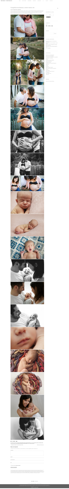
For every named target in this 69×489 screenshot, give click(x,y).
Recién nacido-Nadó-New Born (27, 442)
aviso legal (29, 483)
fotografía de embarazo (36, 442)
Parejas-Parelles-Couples (49, 67)
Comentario (12, 450)
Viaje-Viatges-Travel (48, 73)
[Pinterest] (37, 481)
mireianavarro (19, 9)
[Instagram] (35, 481)
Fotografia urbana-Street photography (51, 63)
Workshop (47, 74)
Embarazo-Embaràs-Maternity (20, 442)
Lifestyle (47, 65)
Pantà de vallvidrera (25, 443)
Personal (47, 69)
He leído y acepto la (16, 465)
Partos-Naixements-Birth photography (51, 68)
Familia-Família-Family (49, 61)
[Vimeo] (33, 481)
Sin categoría (47, 72)
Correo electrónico (13, 459)
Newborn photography (20, 443)
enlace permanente (32, 443)
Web (11, 462)
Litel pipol (47, 66)
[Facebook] (32, 481)
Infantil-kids (47, 64)
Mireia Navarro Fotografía (15, 443)
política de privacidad (18, 465)
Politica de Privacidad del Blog (50, 81)
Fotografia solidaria (48, 62)
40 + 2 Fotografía (48, 48)
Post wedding (48, 70)
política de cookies (39, 483)
